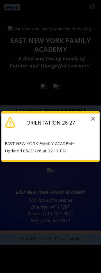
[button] (93, 118)
